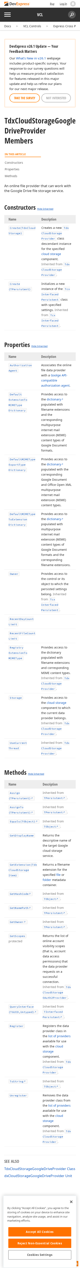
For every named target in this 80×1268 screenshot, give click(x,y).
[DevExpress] (17, 4)
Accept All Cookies (40, 1232)
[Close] (71, 1201)
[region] (40, 1231)
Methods (11, 176)
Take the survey (24, 98)
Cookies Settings (40, 1255)
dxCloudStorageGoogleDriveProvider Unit (38, 1175)
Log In (63, 4)
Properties (12, 169)
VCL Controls (32, 26)
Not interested (56, 98)
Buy (52, 4)
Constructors (14, 163)
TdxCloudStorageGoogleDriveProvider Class (39, 1168)
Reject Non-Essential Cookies (39, 1243)
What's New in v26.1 (31, 58)
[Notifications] (73, 4)
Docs (7, 26)
